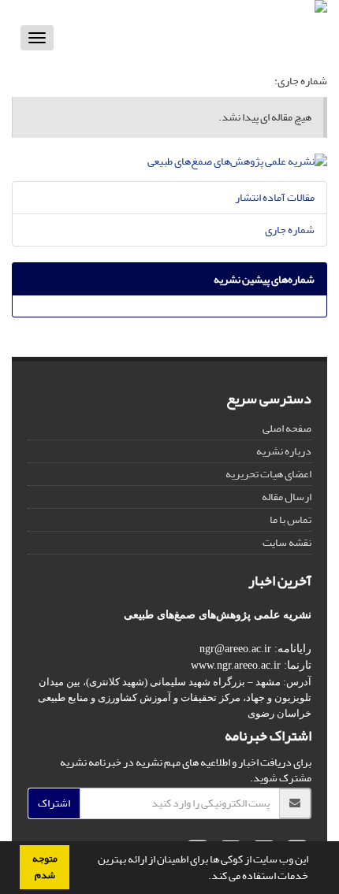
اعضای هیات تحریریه (268, 473)
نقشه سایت (287, 542)
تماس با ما (290, 519)
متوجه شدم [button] (45, 867)
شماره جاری (290, 229)
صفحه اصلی (287, 428)
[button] (204, 877)
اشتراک (54, 803)
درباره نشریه (283, 451)
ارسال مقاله (286, 496)
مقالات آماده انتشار (275, 197)
